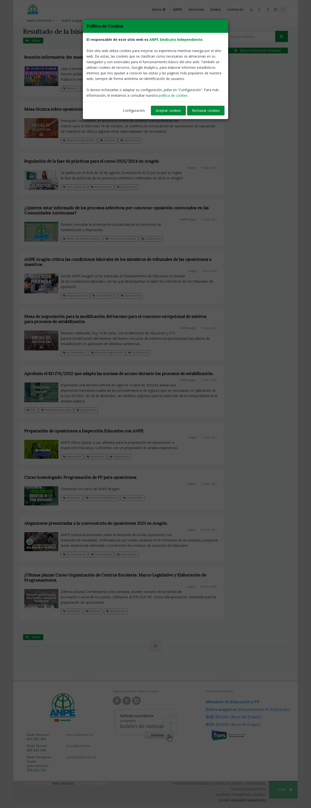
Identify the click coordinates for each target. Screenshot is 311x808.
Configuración (134, 110)
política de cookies (173, 95)
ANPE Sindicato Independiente (175, 39)
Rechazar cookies (206, 110)
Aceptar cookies (168, 110)
